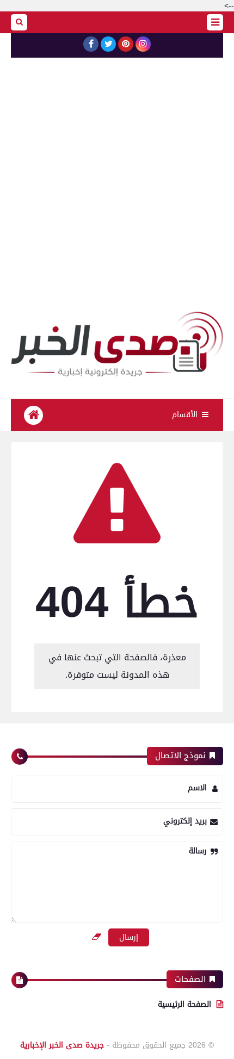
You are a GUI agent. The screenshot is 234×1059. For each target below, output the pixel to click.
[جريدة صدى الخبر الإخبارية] (117, 344)
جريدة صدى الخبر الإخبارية (62, 1045)
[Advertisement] (117, 189)
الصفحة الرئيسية (184, 1004)
